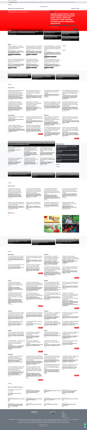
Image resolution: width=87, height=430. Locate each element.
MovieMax (15, 0)
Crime (66, 2)
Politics (64, 2)
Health (48, 2)
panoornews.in (26, 419)
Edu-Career (72, 2)
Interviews (37, 2)
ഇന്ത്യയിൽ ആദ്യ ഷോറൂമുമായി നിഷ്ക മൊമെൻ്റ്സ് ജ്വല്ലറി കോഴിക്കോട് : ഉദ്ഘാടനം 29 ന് (66, 146)
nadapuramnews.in (39, 419)
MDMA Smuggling (29, 54)
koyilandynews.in (51, 419)
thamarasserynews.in (19, 419)
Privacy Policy (64, 414)
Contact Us (63, 416)
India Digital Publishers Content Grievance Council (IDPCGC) (59, 422)
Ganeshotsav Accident (11, 54)
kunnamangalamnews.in (58, 419)
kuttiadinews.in (40, 420)
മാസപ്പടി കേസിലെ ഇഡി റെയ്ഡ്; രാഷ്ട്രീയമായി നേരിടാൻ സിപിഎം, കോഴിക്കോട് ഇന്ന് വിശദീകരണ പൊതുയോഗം (18, 76)
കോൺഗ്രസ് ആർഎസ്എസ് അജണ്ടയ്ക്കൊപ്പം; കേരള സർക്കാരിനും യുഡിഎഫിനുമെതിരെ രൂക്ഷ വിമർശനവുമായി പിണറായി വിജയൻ (67, 76)
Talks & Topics (42, 2)
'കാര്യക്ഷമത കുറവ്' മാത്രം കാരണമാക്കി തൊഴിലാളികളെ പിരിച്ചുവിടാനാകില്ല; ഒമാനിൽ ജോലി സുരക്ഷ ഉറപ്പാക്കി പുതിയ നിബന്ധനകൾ (43, 175)
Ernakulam (64, 393)
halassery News (47, 67)
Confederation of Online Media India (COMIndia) (39, 422)
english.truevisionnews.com (73, 419)
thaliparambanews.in (53, 420)
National (53, 2)
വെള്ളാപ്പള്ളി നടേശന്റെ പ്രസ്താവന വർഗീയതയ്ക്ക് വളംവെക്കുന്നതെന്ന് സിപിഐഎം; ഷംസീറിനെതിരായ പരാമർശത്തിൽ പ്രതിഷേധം (41, 76)
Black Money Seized (47, 56)
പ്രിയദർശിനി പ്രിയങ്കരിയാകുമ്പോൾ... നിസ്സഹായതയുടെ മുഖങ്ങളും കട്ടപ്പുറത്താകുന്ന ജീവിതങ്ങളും (65, 241)
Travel (45, 2)
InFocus (69, 2)
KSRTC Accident (29, 67)
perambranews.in (66, 419)
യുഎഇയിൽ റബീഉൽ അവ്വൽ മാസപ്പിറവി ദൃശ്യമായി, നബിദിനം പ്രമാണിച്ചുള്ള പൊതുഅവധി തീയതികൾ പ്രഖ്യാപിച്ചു (19, 174)
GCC (12, 0)
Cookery (50, 2)
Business (34, 2)
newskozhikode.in (46, 420)
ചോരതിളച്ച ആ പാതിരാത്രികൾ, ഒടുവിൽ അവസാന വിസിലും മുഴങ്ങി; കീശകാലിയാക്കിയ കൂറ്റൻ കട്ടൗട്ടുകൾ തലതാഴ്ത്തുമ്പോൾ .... (42, 242)
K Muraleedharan (53, 25)
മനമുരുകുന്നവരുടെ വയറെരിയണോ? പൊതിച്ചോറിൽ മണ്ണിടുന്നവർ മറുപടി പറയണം (17, 241)
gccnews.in (59, 420)
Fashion (61, 2)
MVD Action (14, 67)
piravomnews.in (22, 420)
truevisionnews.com (32, 419)
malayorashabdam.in (12, 419)
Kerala (25, 2)
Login (35, 413)
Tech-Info (30, 2)
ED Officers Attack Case (67, 25)
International (57, 2)
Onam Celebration (73, 25)
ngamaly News (10, 67)
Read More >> (77, 138)
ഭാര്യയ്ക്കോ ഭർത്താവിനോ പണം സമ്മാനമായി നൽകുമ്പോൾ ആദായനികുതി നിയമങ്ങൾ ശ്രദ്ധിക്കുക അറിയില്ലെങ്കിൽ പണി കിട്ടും (67, 155)
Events (21, 2)
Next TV (10, 0)
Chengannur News (34, 67)
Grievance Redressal (65, 417)
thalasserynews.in (28, 420)
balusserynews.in (65, 420)
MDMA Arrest (51, 67)
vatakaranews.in (34, 420)
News (9, 395)
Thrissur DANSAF (34, 54)
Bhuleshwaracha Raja (18, 54)
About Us (63, 413)
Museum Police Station (59, 25)
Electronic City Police (53, 56)
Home (19, 2)
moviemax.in (45, 419)
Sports (28, 2)
